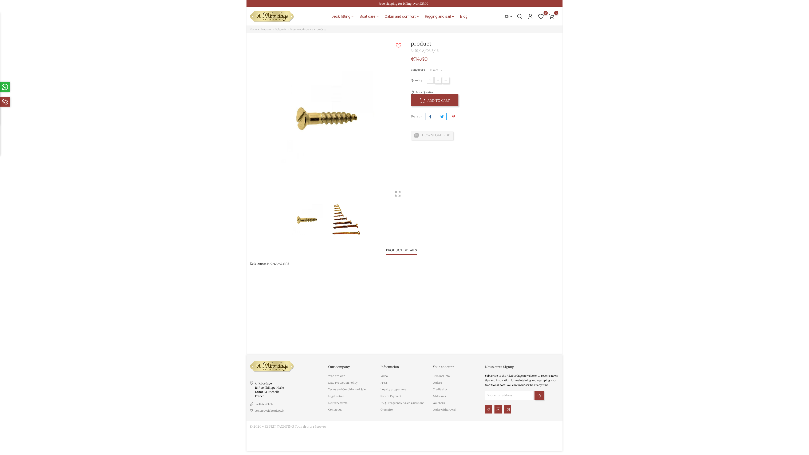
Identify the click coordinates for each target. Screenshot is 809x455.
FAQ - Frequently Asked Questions (402, 403)
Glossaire (386, 409)
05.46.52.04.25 (264, 404)
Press (383, 382)
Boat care (370, 16)
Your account (443, 367)
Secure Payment (390, 396)
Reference (258, 263)
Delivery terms (337, 403)
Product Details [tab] (401, 250)
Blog (463, 16)
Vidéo (384, 376)
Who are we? (336, 376)
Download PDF (432, 135)
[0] (541, 16)
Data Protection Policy (343, 382)
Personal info (441, 376)
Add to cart (438, 100)
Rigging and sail (440, 16)
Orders (437, 382)
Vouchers (439, 403)
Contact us (335, 409)
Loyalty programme (393, 389)
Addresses (439, 396)
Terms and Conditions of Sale (347, 389)
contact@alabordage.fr (269, 410)
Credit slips (440, 389)
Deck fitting (343, 16)
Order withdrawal (444, 409)
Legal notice (336, 396)
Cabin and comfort (402, 16)
